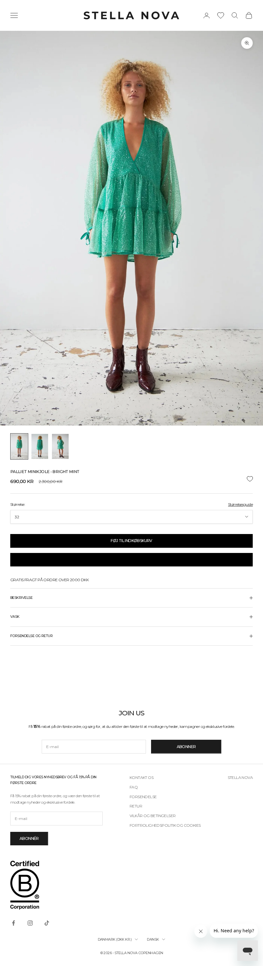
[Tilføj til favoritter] (131, 479)
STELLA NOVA (240, 777)
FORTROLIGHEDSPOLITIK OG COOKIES (165, 825)
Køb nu (131, 559)
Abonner (186, 746)
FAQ (134, 787)
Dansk (153, 939)
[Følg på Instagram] (30, 923)
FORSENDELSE (143, 796)
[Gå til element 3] (60, 446)
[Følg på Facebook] (13, 923)
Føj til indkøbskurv (131, 540)
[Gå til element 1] (19, 446)
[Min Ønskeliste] (221, 15)
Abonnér (29, 838)
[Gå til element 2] (40, 446)
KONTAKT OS (141, 777)
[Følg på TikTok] (47, 923)
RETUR (136, 806)
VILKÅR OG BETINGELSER (152, 815)
